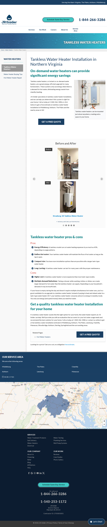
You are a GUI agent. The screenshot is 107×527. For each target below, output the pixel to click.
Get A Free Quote (51, 121)
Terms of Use (62, 523)
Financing (30, 457)
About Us (30, 454)
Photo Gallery (58, 460)
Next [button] (101, 179)
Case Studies (58, 457)
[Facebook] (29, 473)
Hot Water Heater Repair (13, 78)
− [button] (104, 424)
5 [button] (74, 225)
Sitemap (71, 523)
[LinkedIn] (40, 473)
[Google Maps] (32, 473)
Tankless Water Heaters (10, 68)
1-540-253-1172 (53, 501)
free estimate (69, 344)
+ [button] (104, 421)
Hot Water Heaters (43, 337)
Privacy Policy (52, 523)
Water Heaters (12, 59)
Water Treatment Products (36, 438)
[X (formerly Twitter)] (43, 473)
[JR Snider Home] (9, 20)
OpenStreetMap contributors (99, 428)
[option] (68, 183)
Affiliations (31, 465)
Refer (29, 460)
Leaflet (79, 428)
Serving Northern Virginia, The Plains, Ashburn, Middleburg (83, 2)
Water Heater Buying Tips (13, 74)
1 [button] (63, 225)
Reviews (56, 454)
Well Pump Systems (60, 443)
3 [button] (68, 225)
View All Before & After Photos (68, 221)
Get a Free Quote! (90, 334)
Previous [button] (34, 179)
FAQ (29, 468)
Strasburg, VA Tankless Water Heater (68, 216)
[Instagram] (34, 473)
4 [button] (71, 225)
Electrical (30, 446)
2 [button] (66, 225)
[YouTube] (37, 473)
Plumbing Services (60, 440)
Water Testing (58, 438)
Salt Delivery (31, 440)
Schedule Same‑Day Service (58, 20)
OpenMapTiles (87, 428)
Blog (29, 462)
